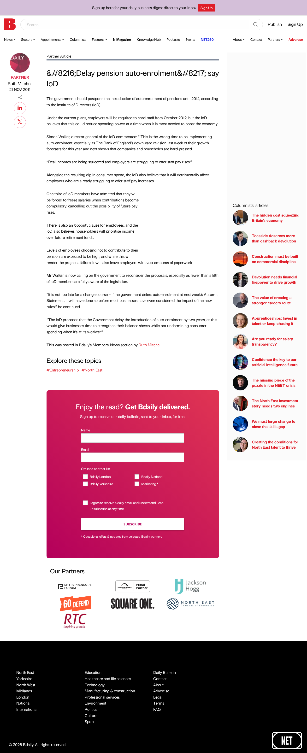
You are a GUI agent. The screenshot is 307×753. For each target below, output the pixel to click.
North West (25, 684)
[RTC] (75, 620)
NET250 (207, 39)
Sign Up (207, 7)
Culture (91, 715)
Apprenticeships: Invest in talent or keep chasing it (274, 321)
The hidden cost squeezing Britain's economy (276, 217)
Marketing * (149, 484)
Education (93, 672)
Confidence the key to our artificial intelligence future (275, 362)
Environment (95, 703)
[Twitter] (20, 121)
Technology (95, 684)
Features (98, 39)
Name (85, 430)
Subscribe (133, 524)
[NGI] (132, 585)
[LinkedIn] (20, 107)
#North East (92, 369)
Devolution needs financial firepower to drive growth (274, 279)
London (22, 697)
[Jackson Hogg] (190, 585)
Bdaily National (152, 476)
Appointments (51, 39)
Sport (89, 721)
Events (190, 39)
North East (25, 672)
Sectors (26, 39)
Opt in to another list (95, 468)
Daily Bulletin (164, 672)
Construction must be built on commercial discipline (275, 259)
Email (85, 449)
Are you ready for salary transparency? (272, 341)
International (26, 709)
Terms (158, 703)
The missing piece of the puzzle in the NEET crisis (273, 382)
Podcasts (173, 39)
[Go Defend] (75, 603)
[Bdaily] (9, 24)
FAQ (157, 709)
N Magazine (122, 39)
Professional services (102, 697)
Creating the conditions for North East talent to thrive (275, 444)
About (237, 39)
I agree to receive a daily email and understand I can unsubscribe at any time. (127, 505)
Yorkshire (24, 678)
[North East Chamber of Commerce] (190, 603)
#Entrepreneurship (63, 369)
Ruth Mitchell (20, 83)
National (23, 703)
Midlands (24, 690)
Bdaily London (100, 476)
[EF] (75, 585)
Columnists (78, 39)
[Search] (256, 25)
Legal (157, 697)
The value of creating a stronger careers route (271, 300)
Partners (274, 39)
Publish (275, 24)
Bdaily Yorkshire (101, 484)
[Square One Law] (132, 603)
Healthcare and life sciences (108, 678)
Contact (256, 39)
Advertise (296, 39)
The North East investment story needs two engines (275, 403)
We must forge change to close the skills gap (273, 424)
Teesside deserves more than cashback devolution (274, 238)
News (8, 39)
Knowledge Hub (149, 39)
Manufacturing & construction (110, 690)
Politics (91, 709)
